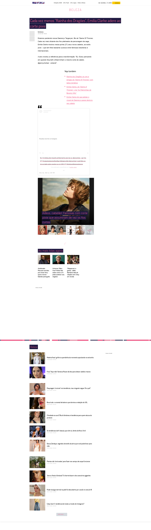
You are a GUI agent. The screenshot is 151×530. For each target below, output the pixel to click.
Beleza (75, 10)
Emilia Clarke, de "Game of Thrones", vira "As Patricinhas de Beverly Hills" (79, 90)
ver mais (60, 514)
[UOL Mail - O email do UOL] (103, 3)
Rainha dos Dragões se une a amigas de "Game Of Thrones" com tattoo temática (80, 80)
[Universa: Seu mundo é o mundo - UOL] (38, 3)
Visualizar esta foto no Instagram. (48, 138)
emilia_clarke (73, 167)
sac (99, 2)
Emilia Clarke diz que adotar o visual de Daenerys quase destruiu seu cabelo (80, 100)
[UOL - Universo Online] (45, 3)
